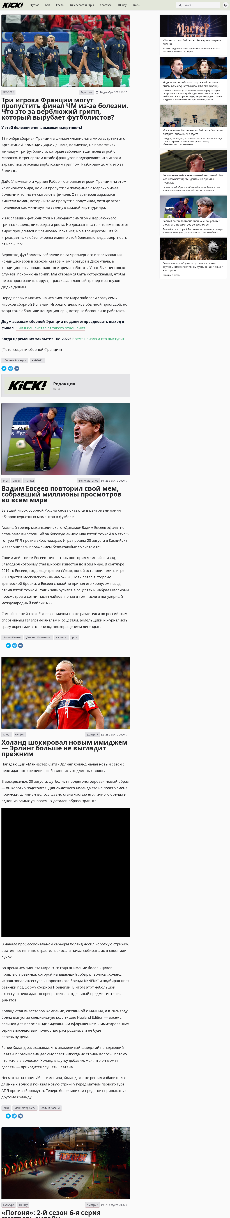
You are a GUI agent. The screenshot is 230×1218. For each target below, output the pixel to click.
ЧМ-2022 (8, 92)
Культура (8, 1205)
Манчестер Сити (25, 1108)
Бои (47, 5)
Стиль (59, 5)
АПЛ (6, 1108)
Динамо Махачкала (38, 637)
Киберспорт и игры (82, 5)
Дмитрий (92, 734)
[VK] (16, 368)
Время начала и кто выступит (98, 338)
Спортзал (106, 5)
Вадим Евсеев (12, 637)
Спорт (16, 480)
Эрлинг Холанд (50, 1108)
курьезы (61, 637)
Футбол (34, 5)
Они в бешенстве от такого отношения (50, 328)
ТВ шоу (122, 5)
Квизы (137, 5)
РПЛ (5, 480)
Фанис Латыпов (88, 480)
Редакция (86, 92)
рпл (74, 637)
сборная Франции (15, 360)
